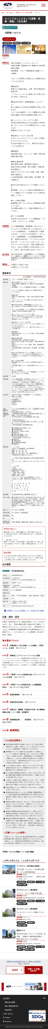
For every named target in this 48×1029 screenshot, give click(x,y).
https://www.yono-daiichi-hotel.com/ (23, 606)
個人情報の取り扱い (20, 961)
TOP (2, 12)
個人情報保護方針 (11, 1006)
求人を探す (9, 12)
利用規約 (9, 961)
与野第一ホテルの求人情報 (24, 12)
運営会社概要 (10, 1002)
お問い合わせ (8, 1014)
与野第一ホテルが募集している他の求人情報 (25, 611)
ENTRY (34, 970)
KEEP (15, 970)
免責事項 (8, 1010)
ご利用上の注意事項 (33, 961)
